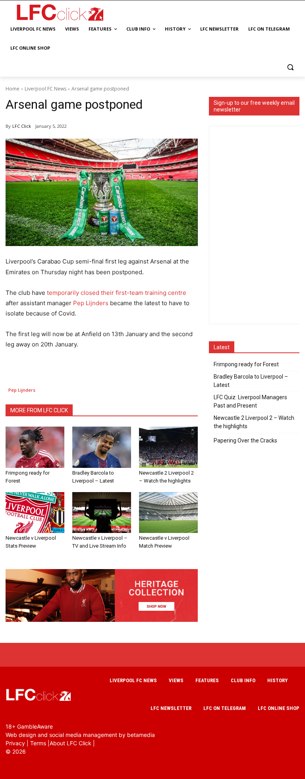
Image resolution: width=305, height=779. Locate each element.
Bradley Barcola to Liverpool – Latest (251, 380)
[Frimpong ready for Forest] (35, 447)
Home (12, 88)
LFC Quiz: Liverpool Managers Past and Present (250, 401)
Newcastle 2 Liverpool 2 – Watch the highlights (254, 422)
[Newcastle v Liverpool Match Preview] (168, 512)
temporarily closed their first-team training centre (116, 292)
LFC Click (21, 126)
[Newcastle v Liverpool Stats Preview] (35, 512)
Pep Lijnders (90, 303)
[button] (290, 67)
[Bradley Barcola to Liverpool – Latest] (101, 447)
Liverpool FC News (45, 88)
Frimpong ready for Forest (246, 364)
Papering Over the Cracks (245, 440)
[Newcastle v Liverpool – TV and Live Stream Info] (101, 512)
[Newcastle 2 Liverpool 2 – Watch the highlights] (168, 447)
